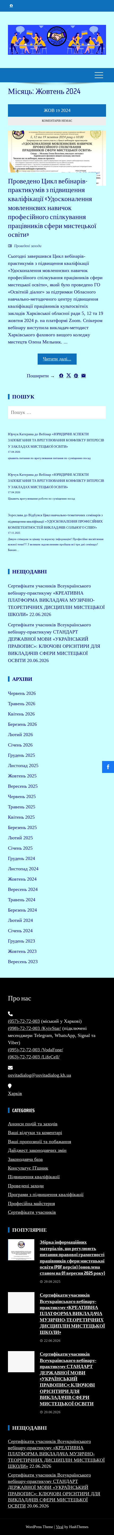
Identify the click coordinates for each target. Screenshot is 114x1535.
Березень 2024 (22, 910)
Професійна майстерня (31, 1203)
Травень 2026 (21, 703)
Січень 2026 (20, 745)
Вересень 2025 (23, 786)
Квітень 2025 (21, 817)
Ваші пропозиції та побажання (39, 1141)
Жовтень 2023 (22, 951)
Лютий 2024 (20, 920)
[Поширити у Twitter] (68, 375)
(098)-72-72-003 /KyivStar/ (34, 1028)
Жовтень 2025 (22, 775)
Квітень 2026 (21, 714)
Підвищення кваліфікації (34, 1176)
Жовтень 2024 (22, 879)
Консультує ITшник (28, 1168)
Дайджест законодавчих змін (37, 1150)
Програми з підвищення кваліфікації (46, 1194)
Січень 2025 (20, 848)
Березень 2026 (22, 724)
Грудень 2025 (21, 755)
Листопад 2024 (23, 868)
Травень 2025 (21, 806)
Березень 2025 (22, 827)
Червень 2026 (22, 693)
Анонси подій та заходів (33, 1123)
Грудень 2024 (21, 858)
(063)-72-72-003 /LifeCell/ (34, 1056)
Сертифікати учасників (32, 1212)
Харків (15, 1093)
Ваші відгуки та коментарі (35, 1132)
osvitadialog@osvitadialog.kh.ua (39, 1075)
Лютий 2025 (20, 837)
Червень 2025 (22, 796)
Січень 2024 (20, 930)
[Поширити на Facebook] (61, 375)
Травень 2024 (21, 899)
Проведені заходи (27, 246)
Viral (59, 1527)
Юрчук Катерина (21, 434)
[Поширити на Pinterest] (76, 375)
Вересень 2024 (23, 889)
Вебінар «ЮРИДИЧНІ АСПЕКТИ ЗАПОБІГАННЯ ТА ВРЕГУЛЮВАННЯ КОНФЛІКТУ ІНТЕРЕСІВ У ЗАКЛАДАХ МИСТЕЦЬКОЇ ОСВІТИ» (56, 440)
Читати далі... (57, 358)
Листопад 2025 (23, 765)
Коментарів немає (57, 120)
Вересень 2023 (23, 961)
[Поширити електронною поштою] (83, 375)
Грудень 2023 (21, 941)
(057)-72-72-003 (24, 1021)
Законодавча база (25, 1159)
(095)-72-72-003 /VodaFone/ (35, 1049)
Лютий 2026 (20, 734)
